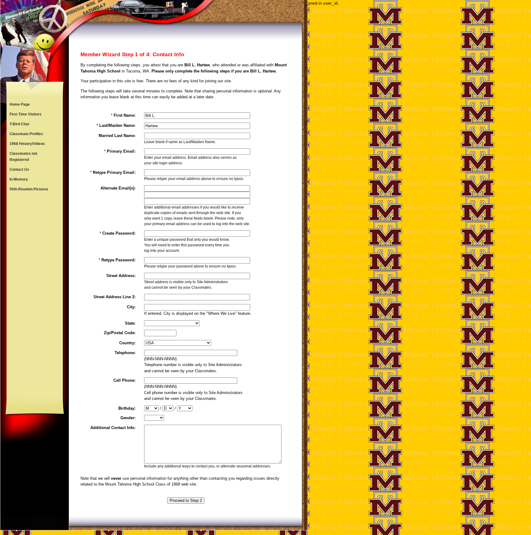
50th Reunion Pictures (29, 189)
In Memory (19, 179)
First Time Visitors (25, 114)
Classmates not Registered (23, 156)
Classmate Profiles (26, 134)
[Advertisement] (34, 295)
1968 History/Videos (27, 144)
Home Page (20, 104)
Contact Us (19, 169)
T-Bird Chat (19, 124)
